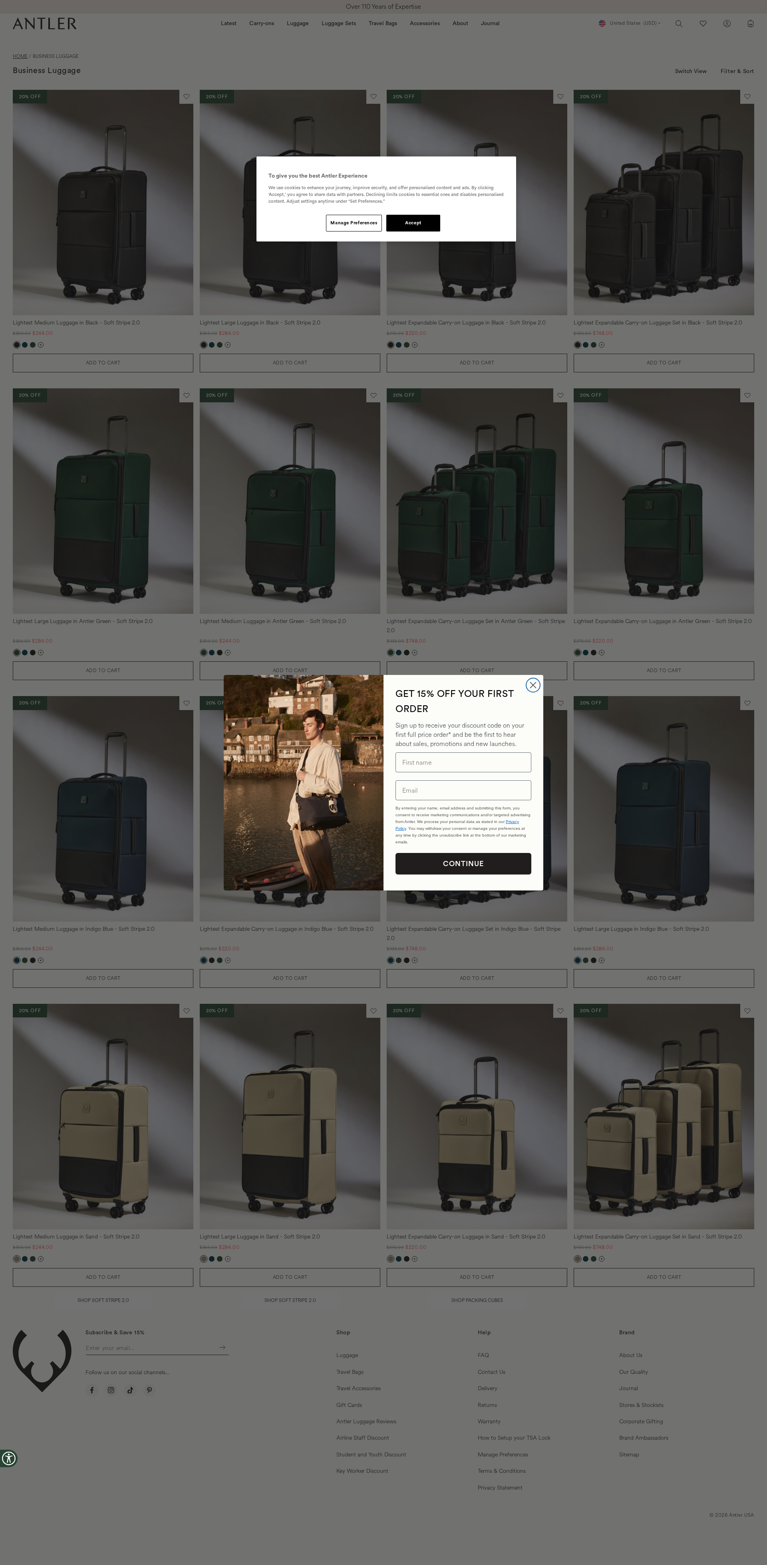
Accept (413, 223)
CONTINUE (463, 863)
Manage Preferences (353, 223)
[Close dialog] (533, 685)
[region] (386, 198)
